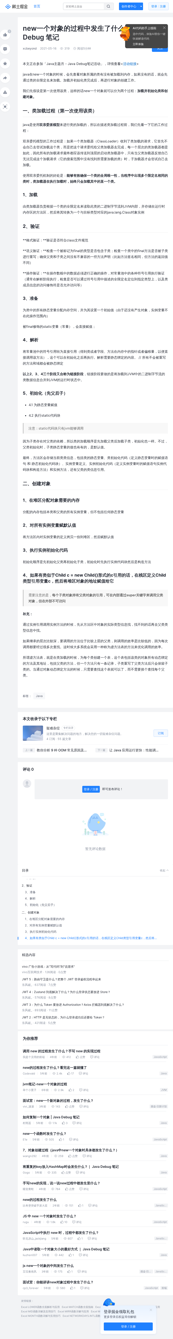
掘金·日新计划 (159, 1106)
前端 (164, 1287)
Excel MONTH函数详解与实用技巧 (41, 1315)
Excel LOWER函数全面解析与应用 (40, 1307)
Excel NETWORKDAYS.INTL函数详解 (84, 1315)
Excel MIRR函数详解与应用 (73, 1311)
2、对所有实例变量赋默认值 (43, 925)
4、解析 (30, 898)
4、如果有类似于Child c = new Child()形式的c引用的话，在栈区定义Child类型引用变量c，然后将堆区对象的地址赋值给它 (93, 938)
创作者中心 (129, 6)
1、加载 (30, 878)
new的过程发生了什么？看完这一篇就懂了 (55, 1068)
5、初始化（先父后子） (40, 904)
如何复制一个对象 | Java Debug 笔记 (51, 1117)
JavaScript (160, 1056)
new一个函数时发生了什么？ (45, 1134)
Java (164, 1073)
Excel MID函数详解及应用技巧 (38, 1311)
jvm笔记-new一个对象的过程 (45, 1084)
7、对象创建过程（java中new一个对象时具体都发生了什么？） (71, 1150)
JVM (164, 1089)
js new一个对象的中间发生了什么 (48, 1266)
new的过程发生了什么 (40, 1200)
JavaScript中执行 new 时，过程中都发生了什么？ (61, 1233)
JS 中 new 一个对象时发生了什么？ (50, 1216)
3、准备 (30, 892)
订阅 (161, 733)
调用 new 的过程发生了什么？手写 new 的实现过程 (61, 1051)
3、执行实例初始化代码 (40, 931)
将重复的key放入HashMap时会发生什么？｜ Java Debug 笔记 (71, 1167)
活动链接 (130, 64)
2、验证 (27, 885)
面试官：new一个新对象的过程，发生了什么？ (58, 1101)
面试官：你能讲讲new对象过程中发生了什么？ (58, 1282)
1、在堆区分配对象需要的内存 (45, 919)
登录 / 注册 (91, 789)
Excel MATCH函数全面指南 (77, 1307)
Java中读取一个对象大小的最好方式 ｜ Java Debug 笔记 (66, 1249)
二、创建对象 (30, 912)
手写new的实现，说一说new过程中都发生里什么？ (61, 1183)
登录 (158, 6)
